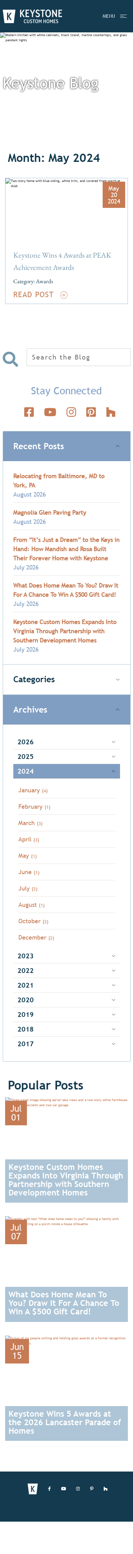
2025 (25, 756)
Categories (34, 679)
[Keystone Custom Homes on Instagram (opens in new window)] (78, 1489)
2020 (25, 1000)
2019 (25, 1014)
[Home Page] (32, 16)
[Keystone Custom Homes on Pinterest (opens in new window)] (91, 1489)
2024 (25, 771)
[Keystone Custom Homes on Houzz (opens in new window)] (105, 1489)
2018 (25, 1029)
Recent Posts (38, 446)
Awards (44, 281)
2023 (25, 956)
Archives (30, 710)
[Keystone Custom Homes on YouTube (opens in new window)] (63, 1489)
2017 (25, 1044)
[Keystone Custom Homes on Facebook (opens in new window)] (49, 1489)
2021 (25, 985)
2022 (25, 970)
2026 (25, 742)
